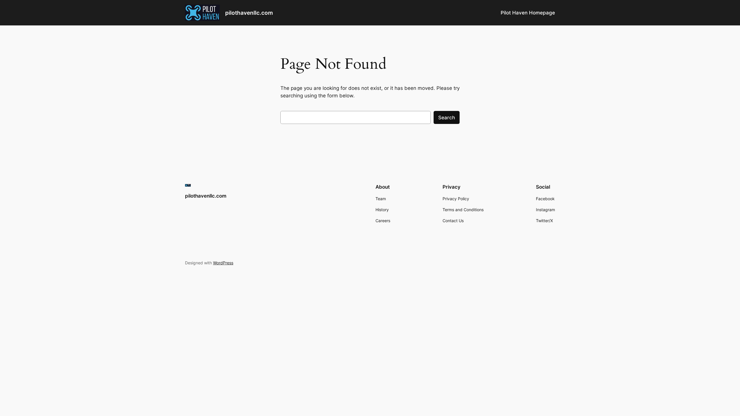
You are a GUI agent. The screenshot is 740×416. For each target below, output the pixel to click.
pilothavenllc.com (249, 12)
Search (446, 117)
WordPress (223, 262)
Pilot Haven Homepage (528, 13)
